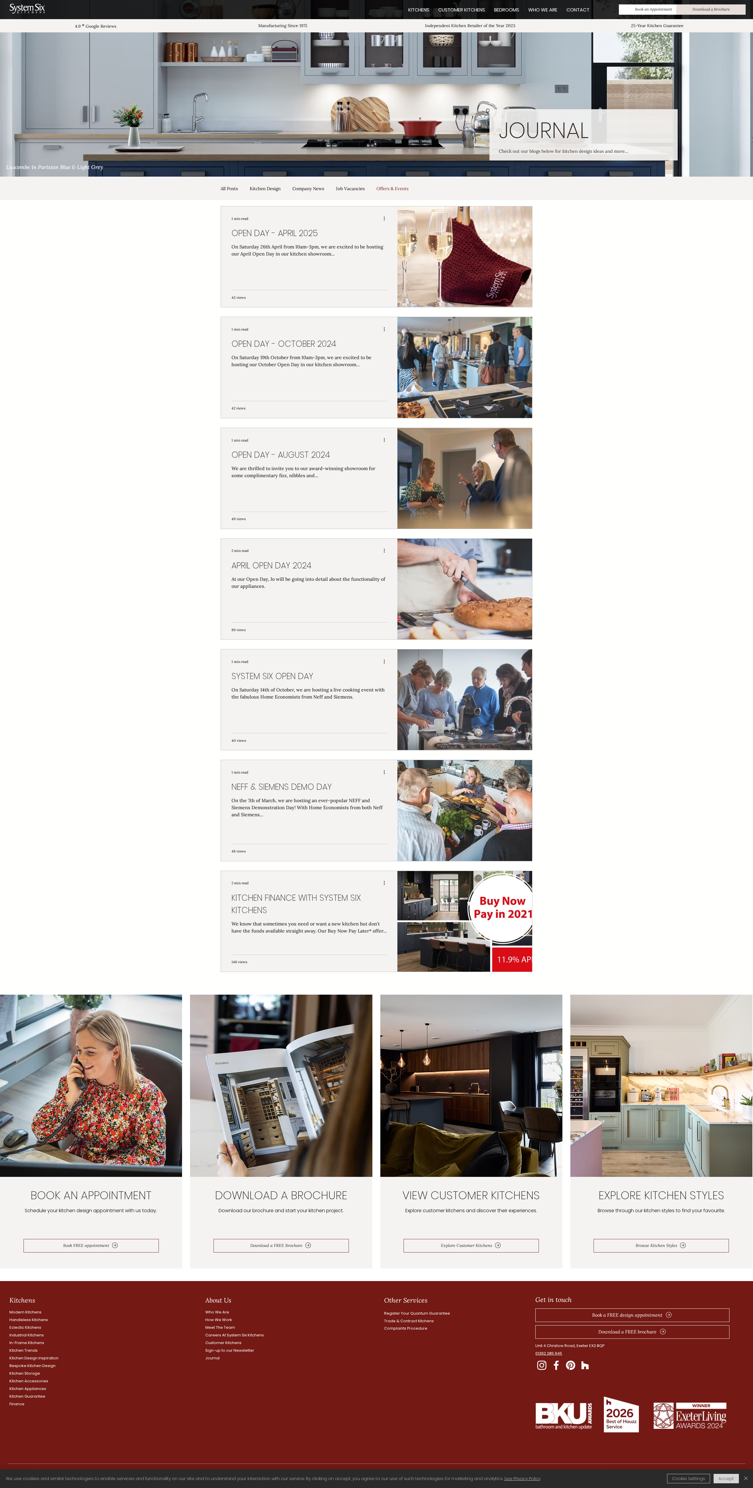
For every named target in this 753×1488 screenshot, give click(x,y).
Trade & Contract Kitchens (409, 1320)
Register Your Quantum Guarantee (417, 1313)
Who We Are (217, 1312)
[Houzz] (585, 1365)
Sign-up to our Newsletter (229, 1350)
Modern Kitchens (25, 1312)
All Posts (229, 188)
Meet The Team (220, 1327)
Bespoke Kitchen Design (32, 1365)
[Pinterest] (570, 1365)
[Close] (745, 1478)
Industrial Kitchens (26, 1335)
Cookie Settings (688, 1479)
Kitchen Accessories (28, 1381)
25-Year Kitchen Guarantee (657, 25)
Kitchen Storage (24, 1373)
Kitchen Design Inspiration (34, 1358)
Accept (726, 1479)
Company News (308, 188)
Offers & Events (392, 188)
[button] (653, 9)
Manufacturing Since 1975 (282, 25)
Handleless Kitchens (28, 1320)
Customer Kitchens (223, 1343)
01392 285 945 (548, 1353)
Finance (16, 1404)
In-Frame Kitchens (26, 1343)
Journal (212, 1358)
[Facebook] (556, 1365)
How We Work (218, 1320)
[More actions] (386, 218)
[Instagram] (542, 1365)
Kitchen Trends (23, 1350)
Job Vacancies (350, 188)
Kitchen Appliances (27, 1388)
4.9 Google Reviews (95, 26)
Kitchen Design (265, 188)
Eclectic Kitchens (25, 1327)
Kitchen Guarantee (27, 1396)
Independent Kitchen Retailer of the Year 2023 (470, 25)
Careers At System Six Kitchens (234, 1335)
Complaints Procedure (405, 1328)
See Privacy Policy (522, 1479)
